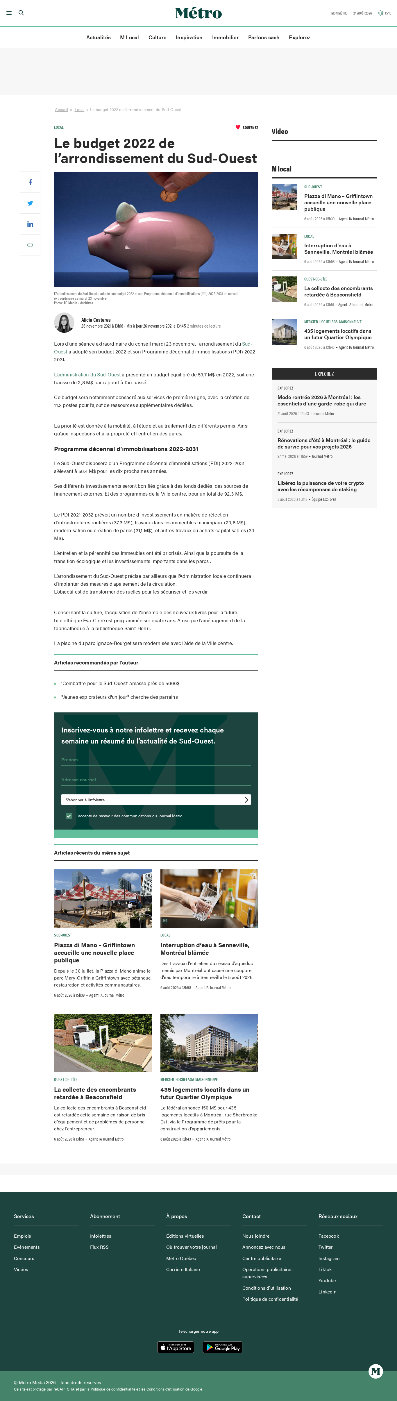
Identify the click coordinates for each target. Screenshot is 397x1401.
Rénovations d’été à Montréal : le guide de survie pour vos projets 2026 (324, 443)
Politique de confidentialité (270, 1298)
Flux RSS (99, 1246)
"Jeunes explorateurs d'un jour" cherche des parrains (119, 696)
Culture (158, 37)
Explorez (300, 37)
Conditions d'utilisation (165, 1389)
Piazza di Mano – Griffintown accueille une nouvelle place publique (94, 952)
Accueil (61, 109)
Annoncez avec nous (264, 1246)
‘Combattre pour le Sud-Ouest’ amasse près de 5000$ (120, 683)
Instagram (329, 1258)
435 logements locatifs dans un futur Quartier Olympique (204, 1093)
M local (282, 168)
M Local (129, 37)
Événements (27, 1246)
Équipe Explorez (324, 499)
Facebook (329, 1235)
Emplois (22, 1235)
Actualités (98, 37)
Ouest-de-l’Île (65, 1079)
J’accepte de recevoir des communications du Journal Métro (129, 816)
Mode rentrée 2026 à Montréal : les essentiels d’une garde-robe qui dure (322, 400)
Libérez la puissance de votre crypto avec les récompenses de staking (321, 486)
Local (80, 109)
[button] (8, 13)
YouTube (327, 1280)
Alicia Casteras (96, 319)
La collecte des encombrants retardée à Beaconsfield (95, 1093)
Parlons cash (264, 37)
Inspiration (189, 37)
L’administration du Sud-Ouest (87, 374)
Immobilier (225, 37)
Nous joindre (255, 1235)
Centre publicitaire (261, 1258)
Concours (24, 1258)
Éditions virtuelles (185, 1235)
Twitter (326, 1246)
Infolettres (100, 1235)
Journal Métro (323, 413)
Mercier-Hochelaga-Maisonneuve (189, 1079)
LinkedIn (328, 1291)
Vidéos (21, 1269)
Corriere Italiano (183, 1269)
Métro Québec (181, 1258)
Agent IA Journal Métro (106, 995)
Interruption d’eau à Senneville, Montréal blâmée (205, 948)
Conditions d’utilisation (266, 1287)
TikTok (325, 1269)
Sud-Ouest (63, 934)
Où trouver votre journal (191, 1246)
